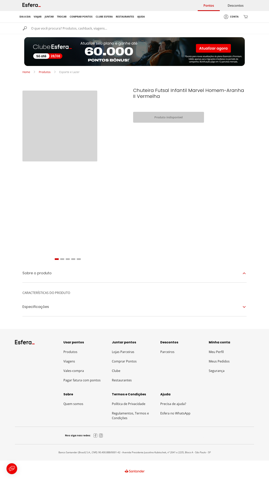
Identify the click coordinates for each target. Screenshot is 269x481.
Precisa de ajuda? (173, 404)
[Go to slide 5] (79, 259)
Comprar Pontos (124, 361)
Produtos (45, 72)
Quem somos (73, 404)
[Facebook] (95, 435)
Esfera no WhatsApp (175, 413)
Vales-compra (73, 371)
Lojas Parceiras (123, 352)
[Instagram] (101, 435)
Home (26, 72)
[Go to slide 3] (68, 259)
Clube (116, 371)
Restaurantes (122, 380)
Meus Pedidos (219, 361)
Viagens (69, 361)
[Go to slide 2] (62, 259)
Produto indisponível (168, 117)
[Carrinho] (246, 17)
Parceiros (167, 352)
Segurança (216, 371)
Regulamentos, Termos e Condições (130, 415)
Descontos (236, 5)
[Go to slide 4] (73, 259)
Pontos (208, 5)
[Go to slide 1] (57, 259)
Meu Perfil (216, 352)
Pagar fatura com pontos (82, 380)
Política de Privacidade (128, 404)
